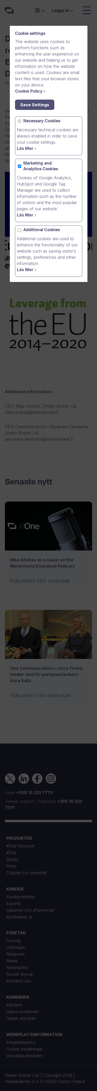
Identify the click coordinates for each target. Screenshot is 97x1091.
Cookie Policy (29, 91)
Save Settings (34, 104)
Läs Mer (25, 148)
